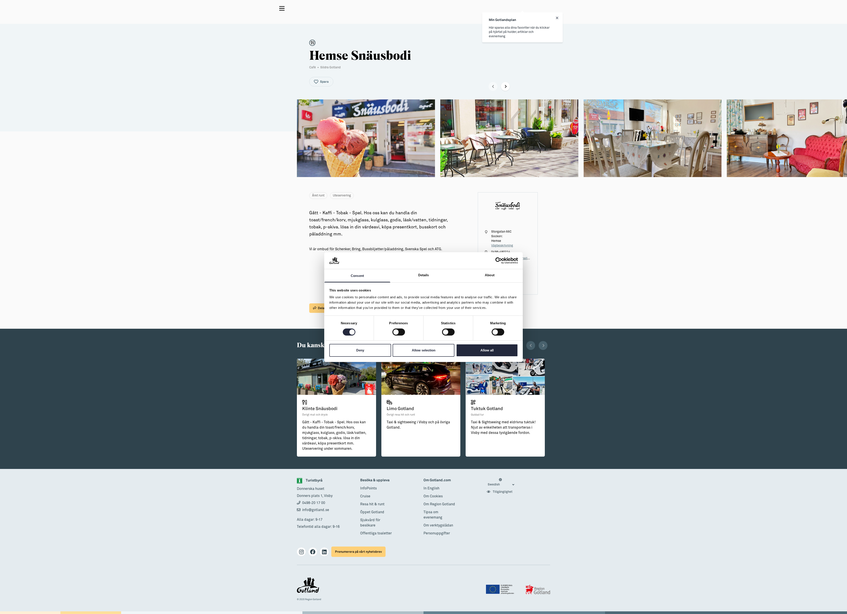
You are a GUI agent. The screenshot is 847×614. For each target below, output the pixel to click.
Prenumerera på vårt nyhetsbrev (358, 551)
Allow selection (423, 350)
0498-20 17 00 (313, 503)
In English (431, 488)
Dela (321, 308)
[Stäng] (557, 18)
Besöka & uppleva (375, 480)
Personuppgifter (437, 533)
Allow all (487, 350)
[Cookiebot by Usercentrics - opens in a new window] (498, 260)
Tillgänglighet (502, 491)
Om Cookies (433, 496)
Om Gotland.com (437, 480)
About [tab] (490, 275)
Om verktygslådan (438, 525)
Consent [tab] (357, 276)
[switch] (398, 332)
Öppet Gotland (372, 512)
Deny (360, 350)
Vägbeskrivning (502, 245)
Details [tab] (423, 275)
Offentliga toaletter (376, 533)
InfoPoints (368, 488)
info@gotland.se (315, 510)
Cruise (365, 496)
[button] (493, 86)
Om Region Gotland (439, 504)
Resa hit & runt (372, 504)
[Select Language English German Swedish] (501, 482)
